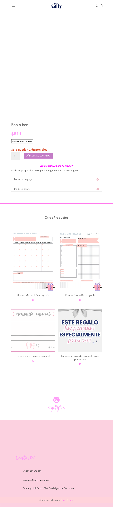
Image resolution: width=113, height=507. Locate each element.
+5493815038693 (32, 471)
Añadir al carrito (38, 155)
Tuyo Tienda (67, 500)
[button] (0, 504)
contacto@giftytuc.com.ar (36, 479)
